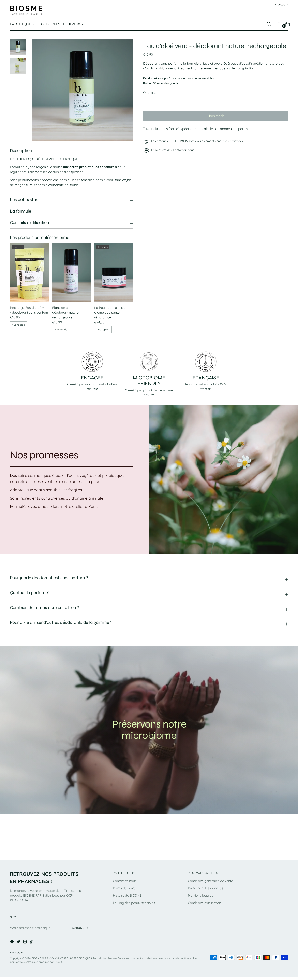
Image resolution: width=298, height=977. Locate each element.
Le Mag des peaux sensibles (134, 903)
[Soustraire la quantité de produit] (159, 101)
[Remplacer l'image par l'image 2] (18, 66)
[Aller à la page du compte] (277, 24)
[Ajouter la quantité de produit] (147, 101)
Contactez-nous (183, 150)
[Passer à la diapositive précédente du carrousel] (275, 846)
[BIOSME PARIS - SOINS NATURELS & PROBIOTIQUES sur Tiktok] (31, 942)
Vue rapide (18, 324)
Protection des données (205, 888)
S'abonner (80, 927)
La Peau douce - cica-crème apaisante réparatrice (110, 312)
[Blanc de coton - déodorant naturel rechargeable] (71, 272)
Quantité (149, 93)
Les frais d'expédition (178, 129)
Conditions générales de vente (210, 881)
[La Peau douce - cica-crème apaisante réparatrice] (113, 272)
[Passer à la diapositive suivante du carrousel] (284, 846)
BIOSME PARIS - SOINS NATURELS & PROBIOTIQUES (62, 958)
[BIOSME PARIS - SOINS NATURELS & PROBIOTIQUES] (26, 10)
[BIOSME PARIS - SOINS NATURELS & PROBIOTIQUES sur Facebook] (12, 942)
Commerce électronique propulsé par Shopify (36, 961)
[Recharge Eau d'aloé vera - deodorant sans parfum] (29, 272)
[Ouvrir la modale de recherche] (269, 24)
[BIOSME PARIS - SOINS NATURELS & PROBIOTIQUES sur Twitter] (18, 942)
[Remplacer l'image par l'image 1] (18, 47)
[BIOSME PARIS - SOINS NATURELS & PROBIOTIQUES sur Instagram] (25, 942)
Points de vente (124, 888)
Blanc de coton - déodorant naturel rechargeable (65, 312)
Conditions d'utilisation (204, 903)
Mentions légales (200, 895)
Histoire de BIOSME (127, 895)
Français (280, 4)
